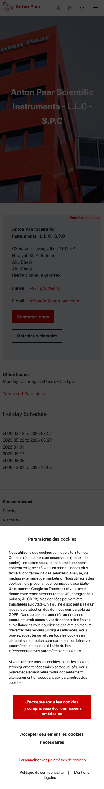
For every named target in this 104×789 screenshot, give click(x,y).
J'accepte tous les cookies (52, 707)
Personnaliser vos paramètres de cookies (52, 760)
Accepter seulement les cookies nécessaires (52, 738)
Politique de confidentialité (42, 772)
